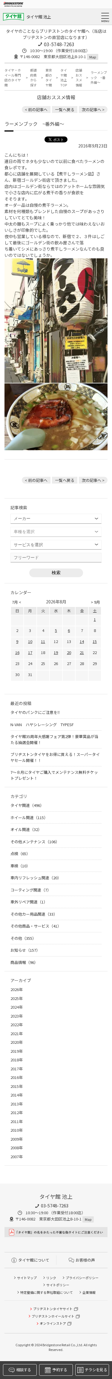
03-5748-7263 (59, 44)
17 (30, 652)
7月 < (16, 602)
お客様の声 (85, 1260)
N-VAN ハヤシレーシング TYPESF (42, 724)
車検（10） (20, 866)
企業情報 (89, 1292)
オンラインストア (53, 1323)
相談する (23, 1369)
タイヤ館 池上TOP (63, 77)
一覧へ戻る (64, 109)
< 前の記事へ (36, 109)
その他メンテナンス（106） (34, 841)
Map (92, 57)
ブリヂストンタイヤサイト (53, 1308)
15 (95, 641)
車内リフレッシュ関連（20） (35, 877)
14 (82, 641)
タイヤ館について (33, 1260)
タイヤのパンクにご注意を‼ (35, 712)
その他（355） (23, 938)
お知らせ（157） (25, 950)
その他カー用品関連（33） (33, 914)
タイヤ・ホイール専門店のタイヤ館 (12, 77)
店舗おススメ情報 (79, 77)
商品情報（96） (24, 962)
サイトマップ (27, 1277)
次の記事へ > (93, 109)
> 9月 (95, 602)
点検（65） (20, 853)
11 (43, 641)
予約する (59, 1369)
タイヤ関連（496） (27, 805)
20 (69, 652)
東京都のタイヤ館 (48, 77)
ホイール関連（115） (29, 817)
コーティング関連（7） (30, 890)
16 (17, 652)
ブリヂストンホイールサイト (53, 1316)
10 (30, 641)
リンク (51, 1277)
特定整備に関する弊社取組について (46, 1292)
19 (56, 652)
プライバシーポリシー (82, 1277)
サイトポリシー (57, 1284)
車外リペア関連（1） (28, 902)
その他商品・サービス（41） (35, 926)
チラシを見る (96, 1369)
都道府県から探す (33, 77)
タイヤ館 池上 (38, 17)
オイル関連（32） (26, 829)
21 (82, 652)
